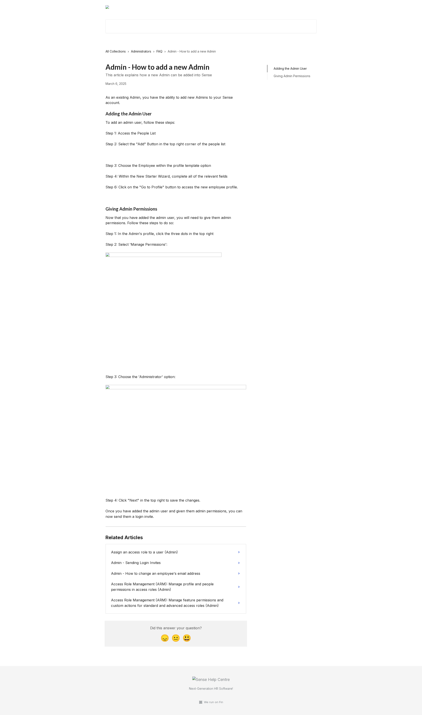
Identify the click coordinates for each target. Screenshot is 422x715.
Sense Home (265, 7)
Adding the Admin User (290, 68)
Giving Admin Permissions (292, 76)
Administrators (141, 51)
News (309, 7)
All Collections (116, 51)
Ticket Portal (290, 7)
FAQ (159, 51)
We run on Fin (213, 702)
